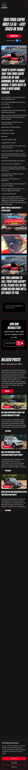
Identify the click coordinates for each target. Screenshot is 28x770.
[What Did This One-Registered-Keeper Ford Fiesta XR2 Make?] (14, 481)
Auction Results (6, 407)
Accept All (14, 758)
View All (7, 391)
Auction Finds (14, 36)
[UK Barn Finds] (4, 5)
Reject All (14, 767)
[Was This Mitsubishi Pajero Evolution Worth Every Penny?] (14, 442)
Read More (8, 431)
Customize (14, 763)
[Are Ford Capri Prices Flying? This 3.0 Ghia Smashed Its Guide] (14, 402)
